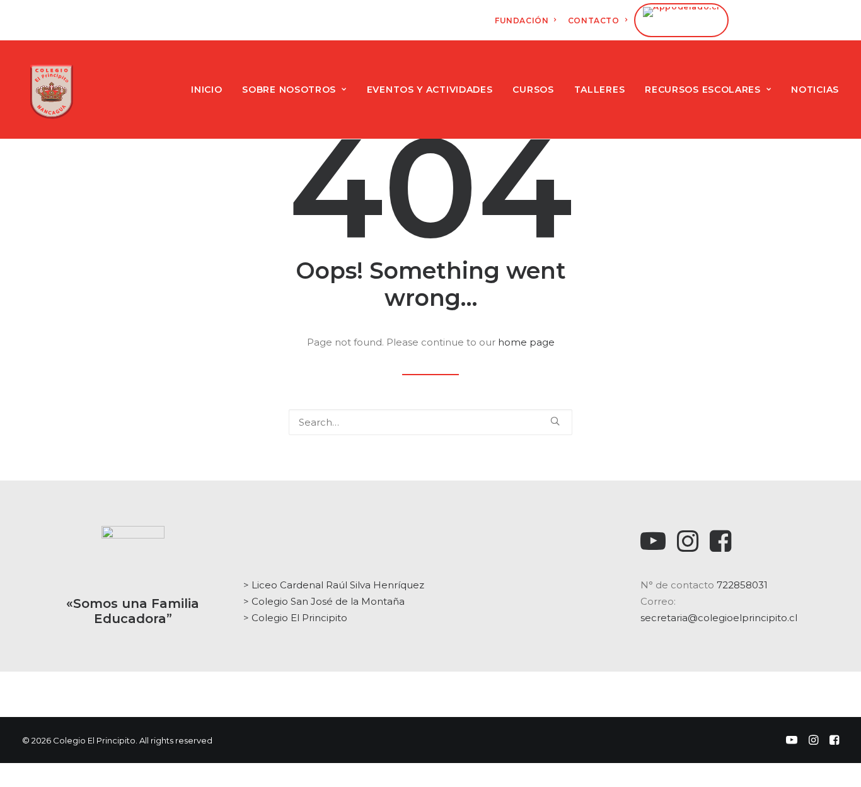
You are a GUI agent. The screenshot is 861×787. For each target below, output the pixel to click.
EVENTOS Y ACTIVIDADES (430, 89)
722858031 (742, 585)
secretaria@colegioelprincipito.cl (718, 618)
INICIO (206, 89)
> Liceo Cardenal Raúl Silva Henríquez (333, 585)
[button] (555, 421)
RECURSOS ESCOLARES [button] (703, 89)
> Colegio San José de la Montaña (324, 601)
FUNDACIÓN (521, 20)
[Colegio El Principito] (51, 89)
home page (526, 342)
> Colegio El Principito (295, 618)
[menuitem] (525, 20)
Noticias (815, 89)
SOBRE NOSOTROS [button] (289, 89)
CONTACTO (594, 20)
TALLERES (599, 89)
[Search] (430, 422)
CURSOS (532, 89)
